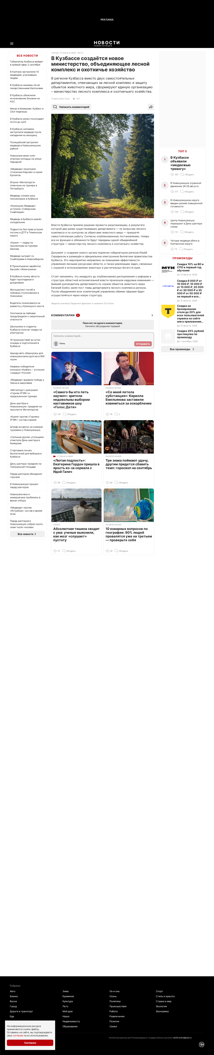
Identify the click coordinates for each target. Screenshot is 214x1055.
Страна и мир (163, 1001)
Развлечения (117, 1016)
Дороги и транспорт (21, 1011)
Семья (113, 1026)
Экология (161, 1006)
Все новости (27, 55)
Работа (113, 1011)
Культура (68, 1001)
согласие (18, 1035)
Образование (70, 1026)
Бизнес (14, 996)
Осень (113, 996)
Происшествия (118, 1006)
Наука (66, 1016)
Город (13, 1006)
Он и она (114, 991)
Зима (65, 991)
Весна (13, 1001)
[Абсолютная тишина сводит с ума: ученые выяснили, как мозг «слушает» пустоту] (76, 505)
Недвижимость (71, 1021)
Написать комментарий (74, 106)
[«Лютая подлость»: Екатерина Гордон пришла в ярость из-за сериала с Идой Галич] (76, 437)
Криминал (68, 996)
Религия (114, 1021)
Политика (115, 1001)
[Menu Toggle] (12, 43)
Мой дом (68, 1011)
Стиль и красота (165, 996)
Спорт (159, 991)
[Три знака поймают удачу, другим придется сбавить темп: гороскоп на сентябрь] (129, 437)
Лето (65, 1006)
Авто (12, 991)
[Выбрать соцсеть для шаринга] (151, 107)
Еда (12, 1016)
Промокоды (182, 258)
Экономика (162, 1011)
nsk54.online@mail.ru (182, 1037)
